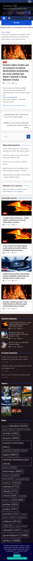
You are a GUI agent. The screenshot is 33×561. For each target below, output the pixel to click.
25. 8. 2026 (7, 308)
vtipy (18, 526)
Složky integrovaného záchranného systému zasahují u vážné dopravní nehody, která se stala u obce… (16, 276)
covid (28, 429)
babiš (5, 429)
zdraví (25, 530)
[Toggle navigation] (9, 18)
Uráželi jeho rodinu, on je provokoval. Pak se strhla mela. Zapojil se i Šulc (19, 334)
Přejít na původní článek (10, 97)
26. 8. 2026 (7, 252)
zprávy (11, 540)
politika (10, 504)
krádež (16, 482)
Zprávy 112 (10, 5)
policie (17, 500)
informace (13, 105)
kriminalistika (22, 479)
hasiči (7, 105)
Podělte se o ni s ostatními (15, 191)
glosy (24, 450)
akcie (5, 426)
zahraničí (11, 530)
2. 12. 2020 (7, 83)
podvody (6, 500)
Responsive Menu (30, 1)
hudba (13, 467)
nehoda (11, 486)
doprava (11, 438)
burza (12, 429)
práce (24, 514)
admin (15, 83)
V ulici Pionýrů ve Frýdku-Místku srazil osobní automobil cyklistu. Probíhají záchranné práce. (15, 248)
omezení (9, 495)
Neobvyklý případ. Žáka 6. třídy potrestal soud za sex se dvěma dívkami (16, 116)
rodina (5, 517)
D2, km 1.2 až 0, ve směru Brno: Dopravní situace (19, 343)
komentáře (15, 475)
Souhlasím (17, 555)
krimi (8, 479)
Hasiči (4, 62)
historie (5, 467)
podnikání (22, 496)
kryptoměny (6, 482)
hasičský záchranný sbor (16, 461)
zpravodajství (15, 535)
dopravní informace (13, 444)
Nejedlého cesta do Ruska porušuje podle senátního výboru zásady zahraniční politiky (15, 125)
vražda (8, 526)
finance (16, 450)
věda (24, 526)
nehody (19, 105)
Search (28, 137)
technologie (22, 517)
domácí (10, 433)
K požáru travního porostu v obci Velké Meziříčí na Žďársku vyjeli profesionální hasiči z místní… (15, 304)
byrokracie (20, 429)
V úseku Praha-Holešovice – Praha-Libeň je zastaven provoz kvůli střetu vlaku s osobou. (16, 220)
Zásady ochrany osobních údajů (17, 558)
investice (5, 475)
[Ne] (31, 552)
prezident (11, 514)
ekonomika (6, 450)
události (11, 521)
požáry (23, 105)
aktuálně (18, 425)
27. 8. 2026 (7, 225)
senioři (12, 517)
